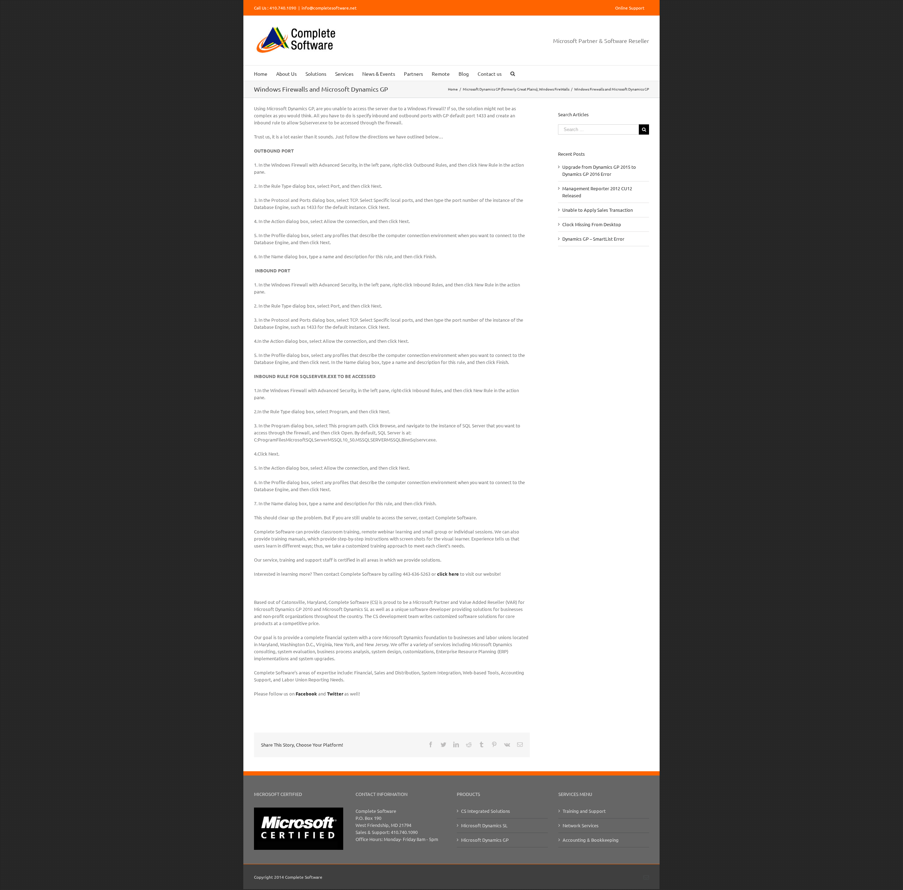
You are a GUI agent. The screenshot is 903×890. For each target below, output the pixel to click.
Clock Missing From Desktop (591, 224)
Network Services (581, 825)
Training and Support (584, 811)
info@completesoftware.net (329, 8)
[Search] (512, 73)
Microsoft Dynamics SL (484, 825)
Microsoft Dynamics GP (485, 840)
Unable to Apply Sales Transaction (597, 210)
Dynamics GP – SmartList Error (593, 239)
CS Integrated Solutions (485, 811)
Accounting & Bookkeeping (591, 840)
